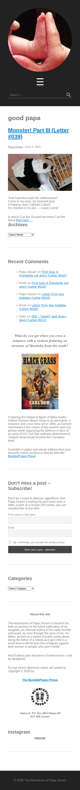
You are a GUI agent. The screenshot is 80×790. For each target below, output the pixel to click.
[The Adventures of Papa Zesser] (40, 69)
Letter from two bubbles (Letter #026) (41, 296)
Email (11, 527)
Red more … (24, 220)
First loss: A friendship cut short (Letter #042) (43, 273)
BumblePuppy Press (21, 456)
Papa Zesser (15, 146)
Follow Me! (40, 738)
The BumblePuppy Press (40, 680)
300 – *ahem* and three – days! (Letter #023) (43, 318)
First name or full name (21, 514)
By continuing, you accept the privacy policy (39, 542)
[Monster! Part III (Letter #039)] (40, 172)
